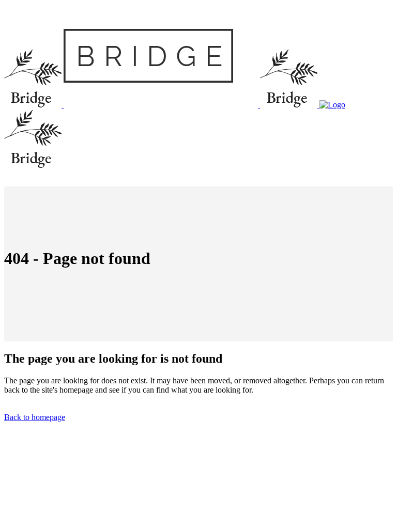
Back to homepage (34, 417)
